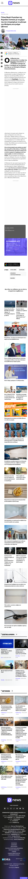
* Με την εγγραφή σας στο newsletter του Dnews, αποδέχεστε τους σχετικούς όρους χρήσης (15, 253)
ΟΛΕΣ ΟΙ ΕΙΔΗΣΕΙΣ (14, 805)
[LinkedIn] (1, 59)
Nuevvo (17, 867)
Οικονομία (18, 678)
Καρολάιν (13, 61)
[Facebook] (1, 53)
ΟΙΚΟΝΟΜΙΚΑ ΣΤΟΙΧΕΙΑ (14, 855)
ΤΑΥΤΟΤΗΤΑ (14, 843)
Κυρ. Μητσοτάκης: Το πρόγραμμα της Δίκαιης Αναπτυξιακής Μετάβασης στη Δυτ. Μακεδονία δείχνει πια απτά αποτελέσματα (21, 780)
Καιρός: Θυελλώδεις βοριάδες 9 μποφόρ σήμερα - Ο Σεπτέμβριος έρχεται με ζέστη (9, 312)
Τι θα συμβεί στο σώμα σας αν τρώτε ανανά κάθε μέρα (21, 477)
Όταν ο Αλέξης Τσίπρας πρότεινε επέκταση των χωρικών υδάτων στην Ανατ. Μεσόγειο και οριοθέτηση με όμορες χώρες (14, 360)
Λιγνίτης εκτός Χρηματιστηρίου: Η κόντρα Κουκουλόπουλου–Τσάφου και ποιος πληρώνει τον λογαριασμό (9, 560)
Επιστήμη (18, 655)
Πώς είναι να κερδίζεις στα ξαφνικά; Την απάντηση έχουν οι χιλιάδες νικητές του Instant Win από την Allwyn (14, 440)
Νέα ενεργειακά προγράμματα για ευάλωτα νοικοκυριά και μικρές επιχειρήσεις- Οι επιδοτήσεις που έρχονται (14, 542)
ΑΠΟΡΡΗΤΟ (24, 878)
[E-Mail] (1, 63)
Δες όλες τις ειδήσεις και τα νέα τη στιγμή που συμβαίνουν (16, 290)
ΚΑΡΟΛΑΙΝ (21, 269)
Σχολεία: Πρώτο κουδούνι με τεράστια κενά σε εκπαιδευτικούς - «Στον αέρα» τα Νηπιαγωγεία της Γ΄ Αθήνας (21, 313)
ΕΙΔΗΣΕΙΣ (12, 278)
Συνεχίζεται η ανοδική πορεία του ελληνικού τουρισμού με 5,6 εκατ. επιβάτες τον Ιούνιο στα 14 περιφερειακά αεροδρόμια (15, 463)
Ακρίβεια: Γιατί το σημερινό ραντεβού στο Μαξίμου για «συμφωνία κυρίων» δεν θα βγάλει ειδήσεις (21, 673)
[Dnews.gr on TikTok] (14, 808)
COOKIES (14, 851)
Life (2, 657)
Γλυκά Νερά (15, 79)
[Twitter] (1, 56)
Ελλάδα (2, 12)
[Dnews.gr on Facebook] (5, 808)
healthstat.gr (4, 712)
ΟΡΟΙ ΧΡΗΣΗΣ (14, 846)
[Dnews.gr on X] (8, 808)
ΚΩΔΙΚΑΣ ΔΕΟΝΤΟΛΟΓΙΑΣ (14, 853)
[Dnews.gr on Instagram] (11, 808)
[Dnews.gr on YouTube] (20, 808)
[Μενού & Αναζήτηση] (2, 3)
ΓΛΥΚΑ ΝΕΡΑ (13, 269)
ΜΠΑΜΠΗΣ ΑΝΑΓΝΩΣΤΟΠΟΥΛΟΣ (15, 274)
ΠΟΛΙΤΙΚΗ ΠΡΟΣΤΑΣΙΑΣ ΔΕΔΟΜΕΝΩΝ (14, 848)
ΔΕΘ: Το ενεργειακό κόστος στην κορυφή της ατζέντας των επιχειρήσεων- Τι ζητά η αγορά (21, 559)
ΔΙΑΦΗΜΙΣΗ (14, 844)
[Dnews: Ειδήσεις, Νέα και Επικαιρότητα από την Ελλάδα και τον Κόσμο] (14, 3)
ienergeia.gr (3, 739)
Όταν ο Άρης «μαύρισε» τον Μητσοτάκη (14, 380)
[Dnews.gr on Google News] (17, 808)
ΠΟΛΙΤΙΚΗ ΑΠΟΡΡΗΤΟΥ (14, 849)
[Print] (1, 66)
